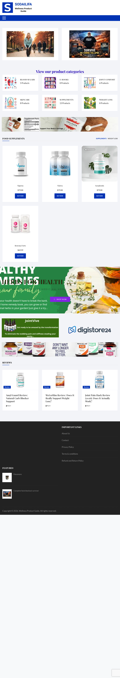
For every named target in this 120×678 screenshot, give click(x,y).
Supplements (66, 99)
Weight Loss (105, 99)
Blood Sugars (27, 79)
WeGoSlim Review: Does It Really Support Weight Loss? (60, 398)
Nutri (9, 406)
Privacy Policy (68, 447)
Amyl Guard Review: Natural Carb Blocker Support (17, 398)
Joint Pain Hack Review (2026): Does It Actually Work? (97, 398)
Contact (65, 440)
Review (7, 387)
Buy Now (99, 196)
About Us (66, 433)
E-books (64, 79)
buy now (20, 196)
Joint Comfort (107, 79)
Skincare (25, 99)
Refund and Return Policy (73, 460)
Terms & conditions (70, 454)
